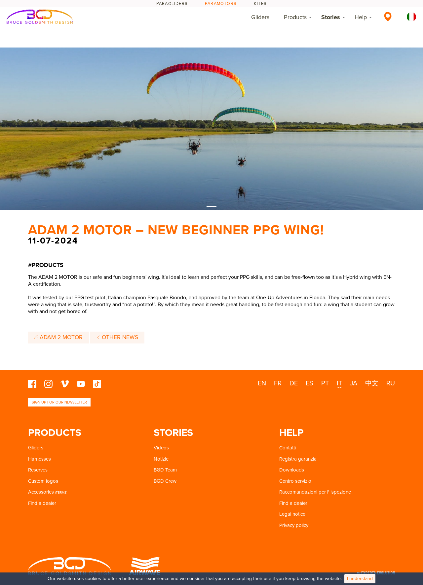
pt (325, 383)
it (339, 383)
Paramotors (221, 3)
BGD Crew (165, 481)
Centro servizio (295, 481)
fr (278, 383)
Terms (61, 493)
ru (390, 383)
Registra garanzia (298, 459)
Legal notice (292, 514)
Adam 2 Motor (60, 337)
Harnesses (39, 459)
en (262, 383)
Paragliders (172, 3)
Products (295, 17)
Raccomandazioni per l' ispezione (315, 492)
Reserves (38, 470)
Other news (119, 337)
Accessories (41, 492)
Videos (161, 448)
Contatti (287, 448)
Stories (330, 17)
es (309, 383)
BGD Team (165, 470)
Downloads (291, 470)
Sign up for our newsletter (59, 402)
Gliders (260, 17)
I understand (360, 578)
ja (353, 383)
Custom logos (43, 481)
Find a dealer (42, 503)
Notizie (161, 459)
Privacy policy (293, 525)
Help (361, 17)
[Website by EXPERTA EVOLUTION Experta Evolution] (376, 570)
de (293, 383)
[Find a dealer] (388, 16)
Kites (260, 3)
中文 (371, 383)
